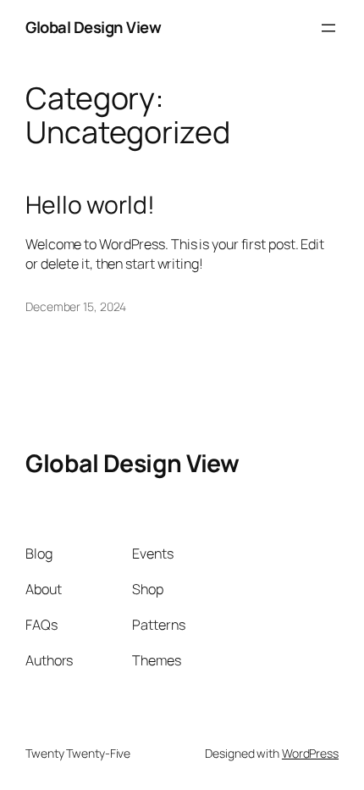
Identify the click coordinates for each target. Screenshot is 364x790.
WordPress (310, 753)
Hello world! (90, 205)
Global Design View (93, 27)
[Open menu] (328, 28)
